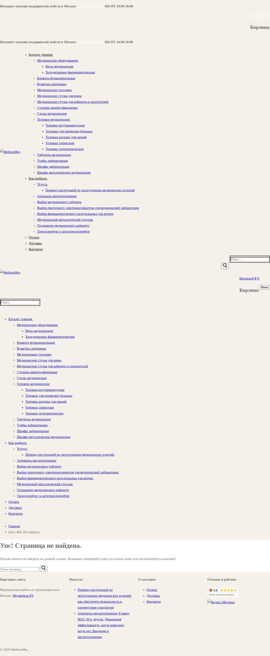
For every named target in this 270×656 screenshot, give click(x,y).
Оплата (152, 590)
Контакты (154, 601)
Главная (14, 526)
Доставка (153, 595)
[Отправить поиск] (225, 266)
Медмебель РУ (23, 595)
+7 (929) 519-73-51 (90, 6)
